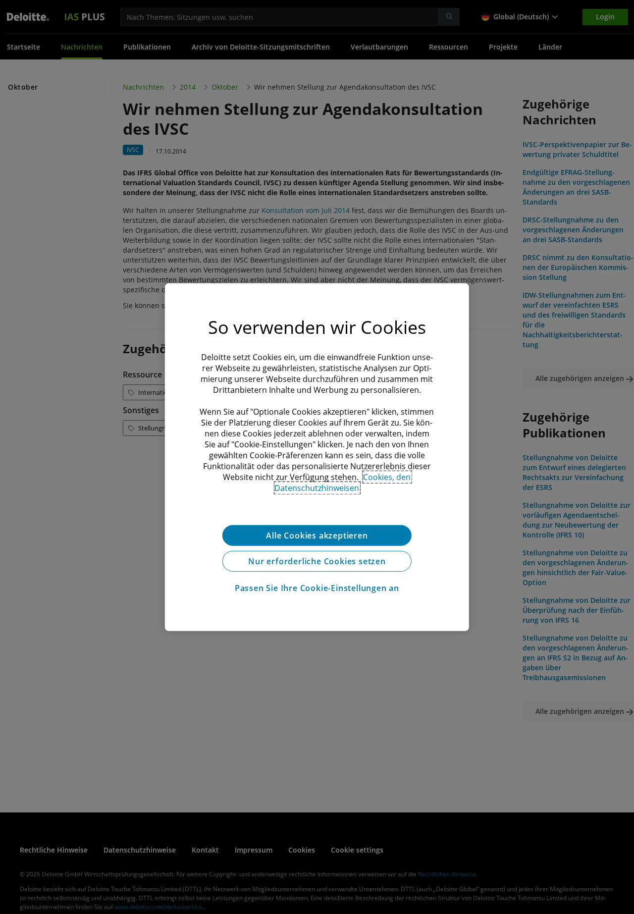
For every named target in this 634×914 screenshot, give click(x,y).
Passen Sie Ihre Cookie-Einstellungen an (317, 587)
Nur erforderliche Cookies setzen (317, 560)
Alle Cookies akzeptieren (317, 535)
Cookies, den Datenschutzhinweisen (342, 482)
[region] (317, 457)
